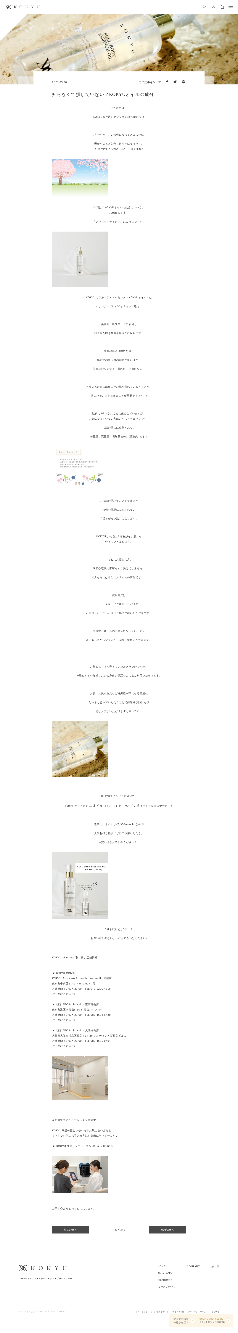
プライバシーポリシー (198, 1312)
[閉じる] (229, 1318)
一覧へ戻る (119, 1229)
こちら (123, 418)
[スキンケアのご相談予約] (215, 1320)
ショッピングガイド (160, 1312)
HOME (161, 1266)
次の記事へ (167, 1229)
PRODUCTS (165, 1280)
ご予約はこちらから (64, 993)
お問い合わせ (141, 1312)
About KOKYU (166, 1273)
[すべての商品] (183, 1320)
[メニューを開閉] (231, 7)
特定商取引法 (178, 1312)
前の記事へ (71, 1229)
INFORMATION (167, 1287)
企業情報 (215, 1312)
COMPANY (193, 1266)
